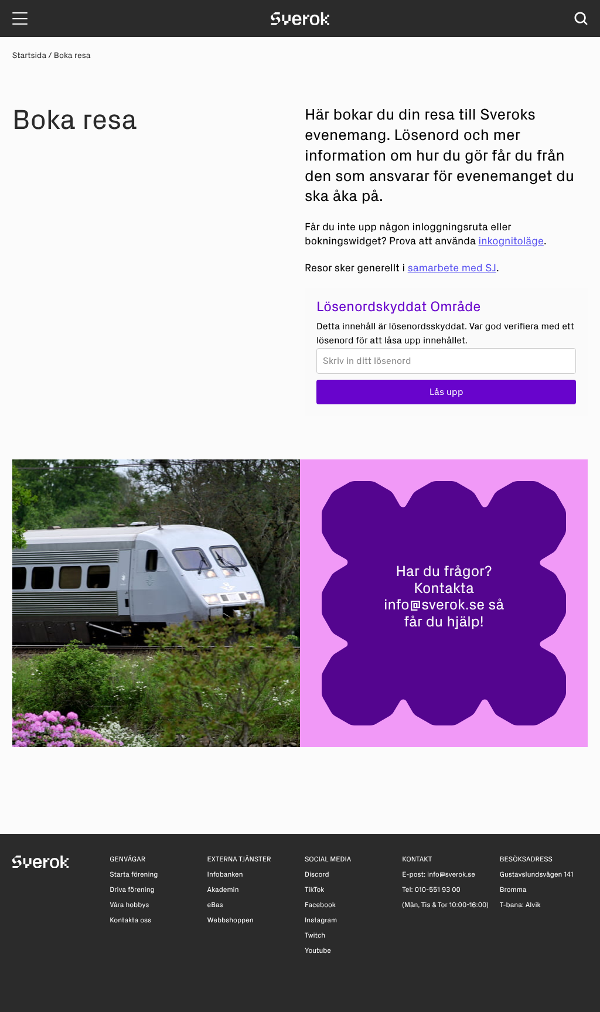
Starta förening (134, 875)
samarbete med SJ (452, 267)
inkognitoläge (511, 240)
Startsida (29, 55)
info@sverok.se (434, 605)
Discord (317, 875)
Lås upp (446, 391)
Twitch (315, 936)
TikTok (314, 890)
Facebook (320, 905)
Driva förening (132, 890)
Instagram (321, 920)
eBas (215, 905)
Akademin (223, 890)
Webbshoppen (230, 920)
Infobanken (225, 875)
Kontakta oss (130, 920)
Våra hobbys (129, 905)
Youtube (318, 951)
